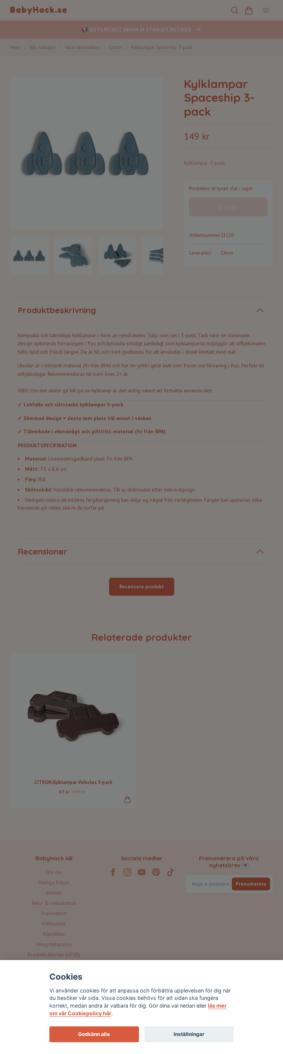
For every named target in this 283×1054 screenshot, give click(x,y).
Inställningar (189, 1034)
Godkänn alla (94, 1034)
